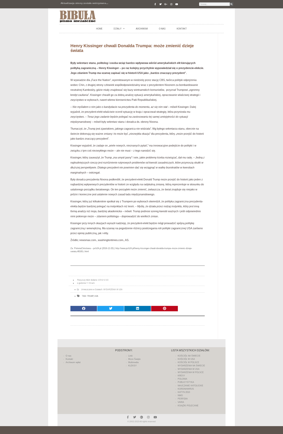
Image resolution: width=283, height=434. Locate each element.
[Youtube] (176, 4)
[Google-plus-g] (166, 4)
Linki (130, 356)
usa (96, 296)
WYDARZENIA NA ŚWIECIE (191, 365)
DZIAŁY (118, 28)
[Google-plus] (141, 417)
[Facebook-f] (155, 4)
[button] (83, 308)
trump (90, 296)
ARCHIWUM (142, 28)
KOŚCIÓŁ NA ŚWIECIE (189, 356)
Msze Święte (134, 359)
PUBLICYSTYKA (186, 382)
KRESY (181, 375)
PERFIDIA (183, 398)
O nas (162, 28)
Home (99, 28)
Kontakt (182, 28)
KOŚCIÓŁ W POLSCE (188, 362)
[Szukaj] (231, 4)
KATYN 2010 (184, 392)
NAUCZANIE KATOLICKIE (190, 385)
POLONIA (182, 379)
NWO (180, 395)
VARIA (181, 402)
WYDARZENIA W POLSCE (191, 372)
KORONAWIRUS (186, 389)
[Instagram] (171, 4)
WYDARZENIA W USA (113, 289)
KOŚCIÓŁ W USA (186, 359)
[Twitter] (160, 4)
